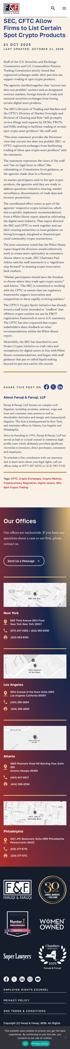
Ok (25, 1043)
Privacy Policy (16, 1000)
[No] (65, 1037)
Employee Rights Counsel (26, 989)
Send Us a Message (21, 561)
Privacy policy (40, 1043)
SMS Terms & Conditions (25, 1010)
